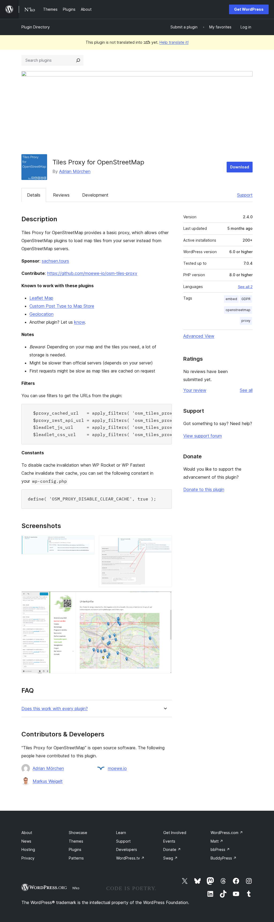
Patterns (76, 858)
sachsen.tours (55, 261)
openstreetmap (238, 310)
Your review (194, 390)
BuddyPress (224, 858)
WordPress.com (227, 832)
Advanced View (198, 336)
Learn (121, 832)
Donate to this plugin (203, 489)
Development (95, 195)
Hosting (28, 849)
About (26, 832)
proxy (245, 321)
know (79, 322)
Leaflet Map (41, 298)
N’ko (76, 888)
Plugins (75, 849)
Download (239, 167)
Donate (172, 849)
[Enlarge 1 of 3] (87, 542)
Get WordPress (249, 9)
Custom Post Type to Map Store (61, 306)
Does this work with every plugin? (54, 708)
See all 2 (245, 287)
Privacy (28, 858)
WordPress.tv (130, 858)
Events (169, 841)
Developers (126, 849)
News (26, 841)
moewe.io (117, 768)
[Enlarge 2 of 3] (164, 542)
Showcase (78, 832)
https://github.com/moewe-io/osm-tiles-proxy (92, 273)
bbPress (220, 849)
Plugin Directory (35, 27)
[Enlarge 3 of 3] (164, 598)
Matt (217, 841)
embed (231, 299)
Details (33, 195)
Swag (170, 858)
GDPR (245, 299)
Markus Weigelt (48, 781)
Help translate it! (174, 42)
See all (246, 390)
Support (245, 195)
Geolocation (41, 314)
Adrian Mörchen (74, 171)
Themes (76, 841)
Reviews (61, 195)
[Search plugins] (78, 60)
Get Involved (174, 832)
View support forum (202, 435)
